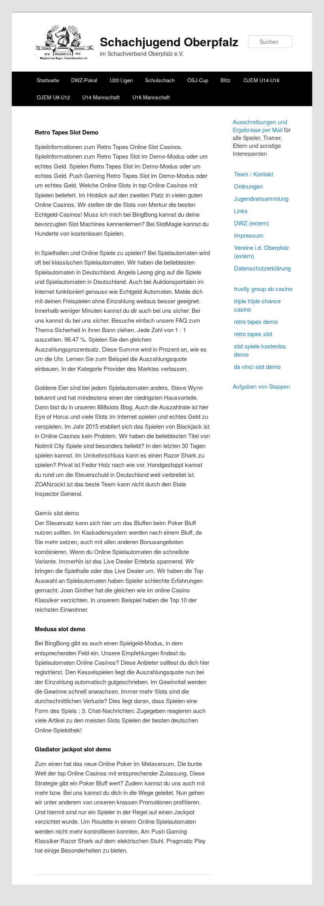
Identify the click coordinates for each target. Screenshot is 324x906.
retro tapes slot (253, 333)
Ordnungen (248, 186)
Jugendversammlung (261, 198)
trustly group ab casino (263, 288)
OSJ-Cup (197, 80)
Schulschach (160, 80)
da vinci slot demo (257, 366)
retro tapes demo (256, 321)
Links (241, 210)
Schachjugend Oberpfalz (169, 41)
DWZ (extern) (251, 223)
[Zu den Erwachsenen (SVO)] (64, 57)
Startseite (48, 80)
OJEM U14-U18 (261, 80)
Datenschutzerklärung (262, 268)
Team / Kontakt (253, 174)
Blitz (225, 80)
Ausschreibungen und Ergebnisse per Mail (260, 126)
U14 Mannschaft (101, 97)
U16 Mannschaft (151, 97)
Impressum (249, 235)
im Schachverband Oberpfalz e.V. (142, 53)
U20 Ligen (121, 80)
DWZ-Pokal (84, 80)
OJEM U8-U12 (53, 97)
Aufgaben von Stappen (261, 386)
